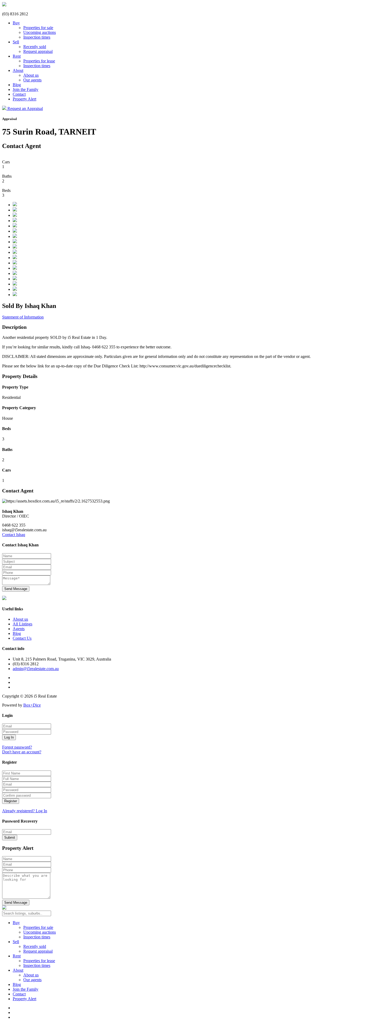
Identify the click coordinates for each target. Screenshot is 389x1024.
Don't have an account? (21, 752)
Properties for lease (39, 61)
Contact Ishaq (13, 534)
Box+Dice (32, 705)
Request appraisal (38, 51)
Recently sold (34, 46)
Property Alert (24, 99)
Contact (19, 94)
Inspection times (36, 37)
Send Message (15, 589)
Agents (19, 628)
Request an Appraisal (25, 108)
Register (10, 801)
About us (31, 75)
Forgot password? (17, 747)
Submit (9, 838)
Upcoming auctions (39, 32)
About (18, 70)
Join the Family (25, 89)
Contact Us (22, 638)
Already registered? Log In (24, 811)
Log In (9, 737)
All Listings (22, 624)
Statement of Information (23, 317)
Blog (17, 84)
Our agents (32, 80)
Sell (16, 42)
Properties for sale (38, 27)
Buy (16, 23)
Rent (17, 56)
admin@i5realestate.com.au (36, 668)
